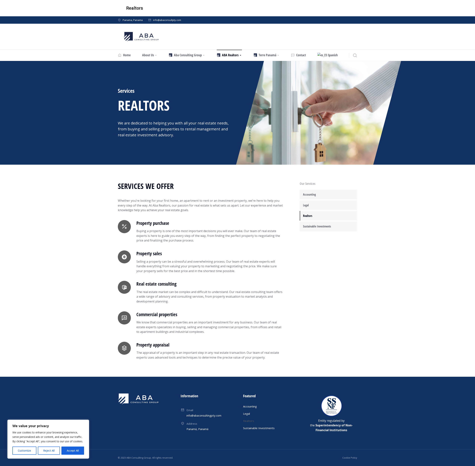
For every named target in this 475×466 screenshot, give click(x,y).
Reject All (49, 450)
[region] (48, 439)
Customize (24, 450)
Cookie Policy (349, 457)
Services (126, 90)
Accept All (73, 450)
